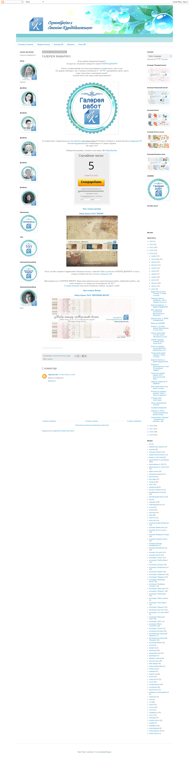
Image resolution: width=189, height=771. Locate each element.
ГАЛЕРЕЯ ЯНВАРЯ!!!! (159, 408)
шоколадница (154, 728)
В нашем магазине (71, 286)
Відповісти (52, 381)
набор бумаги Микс (156, 666)
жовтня (154, 262)
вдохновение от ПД (156, 464)
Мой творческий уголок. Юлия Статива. (159, 387)
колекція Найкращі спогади (159, 534)
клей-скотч (153, 520)
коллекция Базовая (156, 631)
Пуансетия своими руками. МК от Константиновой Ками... (158, 376)
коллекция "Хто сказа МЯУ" (159, 612)
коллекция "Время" (156, 572)
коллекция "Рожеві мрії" (157, 594)
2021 (152, 247)
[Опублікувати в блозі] (78, 356)
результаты (153, 690)
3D (150, 444)
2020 (152, 250)
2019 (152, 253)
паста (151, 682)
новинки (152, 671)
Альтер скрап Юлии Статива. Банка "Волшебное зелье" (159, 335)
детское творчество (156, 490)
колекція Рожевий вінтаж (158, 548)
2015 (152, 435)
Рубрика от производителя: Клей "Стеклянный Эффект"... (160, 367)
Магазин (71, 44)
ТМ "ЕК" (103, 71)
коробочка (153, 650)
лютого (154, 286)
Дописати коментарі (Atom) (64, 431)
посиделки (153, 687)
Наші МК (82, 44)
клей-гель (152, 518)
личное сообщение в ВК (102, 274)
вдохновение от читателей (159, 467)
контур (151, 645)
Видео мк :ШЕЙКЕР (158, 323)
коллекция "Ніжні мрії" (157, 589)
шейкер (152, 723)
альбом (152, 449)
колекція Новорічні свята (158, 539)
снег (150, 699)
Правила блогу (43, 44)
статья (151, 707)
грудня (154, 256)
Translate (164, 59)
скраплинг (152, 697)
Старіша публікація (134, 421)
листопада (155, 259)
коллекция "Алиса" (156, 558)
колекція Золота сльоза (157, 530)
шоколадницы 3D (155, 731)
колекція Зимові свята (157, 527)
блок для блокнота (156, 452)
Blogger (108, 752)
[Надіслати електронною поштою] (75, 356)
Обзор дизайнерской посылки (158, 404)
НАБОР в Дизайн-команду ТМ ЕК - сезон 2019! (158, 341)
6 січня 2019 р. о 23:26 (67, 375)
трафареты (153, 712)
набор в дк (153, 669)
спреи (151, 705)
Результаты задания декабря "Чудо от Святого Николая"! (158, 393)
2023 (152, 241)
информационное (155, 505)
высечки (152, 477)
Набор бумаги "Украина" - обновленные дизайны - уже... (160, 419)
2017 (152, 429)
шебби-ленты (154, 720)
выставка (152, 479)
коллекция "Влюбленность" (159, 567)
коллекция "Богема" (156, 565)
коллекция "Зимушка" (157, 577)
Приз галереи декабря (92, 209)
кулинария (153, 656)
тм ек (151, 710)
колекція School (155, 555)
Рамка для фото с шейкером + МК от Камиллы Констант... (159, 300)
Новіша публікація (49, 421)
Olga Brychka (111, 150)
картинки (152, 513)
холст (151, 715)
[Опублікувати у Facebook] (83, 356)
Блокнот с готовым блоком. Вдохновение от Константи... (160, 328)
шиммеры (152, 726)
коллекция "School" (156, 628)
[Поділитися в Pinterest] (85, 356)
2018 (152, 426)
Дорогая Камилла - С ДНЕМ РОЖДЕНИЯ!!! (159, 306)
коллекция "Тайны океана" (158, 598)
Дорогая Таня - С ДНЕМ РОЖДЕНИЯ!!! (159, 319)
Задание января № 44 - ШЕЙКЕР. (159, 382)
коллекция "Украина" (156, 607)
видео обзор (153, 471)
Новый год (153, 674)
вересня (154, 265)
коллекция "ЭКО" (155, 621)
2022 (152, 244)
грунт (151, 484)
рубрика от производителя (159, 692)
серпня (154, 268)
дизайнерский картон (157, 497)
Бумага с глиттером (156, 457)
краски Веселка (154, 653)
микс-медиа (153, 663)
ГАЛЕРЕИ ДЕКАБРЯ (109, 64)
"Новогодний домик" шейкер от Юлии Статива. (158, 355)
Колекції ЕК (58, 44)
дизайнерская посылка (157, 492)
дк (150, 499)
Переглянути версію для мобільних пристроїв (92, 425)
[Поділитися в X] (80, 356)
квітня (153, 280)
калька (151, 510)
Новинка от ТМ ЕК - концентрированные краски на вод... (159, 412)
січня (153, 289)
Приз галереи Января (92, 290)
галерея (49, 359)
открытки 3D (153, 679)
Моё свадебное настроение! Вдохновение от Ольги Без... (158, 312)
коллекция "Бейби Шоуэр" (158, 560)
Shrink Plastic (154, 733)
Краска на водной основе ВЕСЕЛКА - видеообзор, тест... (159, 348)
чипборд (152, 718)
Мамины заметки (155, 658)
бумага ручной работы (157, 455)
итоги (151, 507)
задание (152, 502)
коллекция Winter (155, 643)
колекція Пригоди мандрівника (155, 544)
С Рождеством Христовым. (156, 399)
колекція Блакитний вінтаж (159, 523)
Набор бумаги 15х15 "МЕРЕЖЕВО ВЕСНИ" (92, 295)
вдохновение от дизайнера (159, 460)
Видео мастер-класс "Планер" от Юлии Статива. (158, 293)
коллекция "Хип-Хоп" (156, 610)
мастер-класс (154, 661)
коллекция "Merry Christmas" (155, 625)
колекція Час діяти (156, 552)
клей (150, 515)
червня (154, 274)
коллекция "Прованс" (156, 591)
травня (154, 277)
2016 (152, 432)
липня (153, 271)
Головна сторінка (25, 44)
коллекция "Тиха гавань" (158, 603)
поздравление (154, 684)
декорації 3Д (153, 487)
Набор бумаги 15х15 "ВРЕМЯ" (92, 214)
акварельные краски (156, 447)
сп (150, 702)
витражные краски (156, 474)
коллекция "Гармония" (157, 574)
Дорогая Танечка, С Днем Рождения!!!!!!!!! (159, 361)
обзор (151, 677)
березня (154, 283)
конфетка (152, 648)
